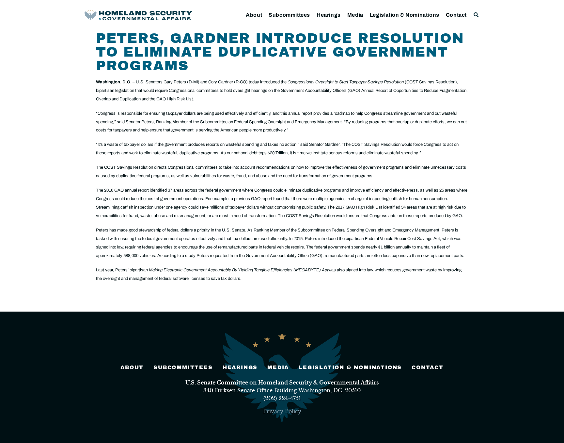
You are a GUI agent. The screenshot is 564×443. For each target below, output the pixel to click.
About (254, 15)
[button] (476, 15)
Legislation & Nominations (404, 15)
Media (355, 15)
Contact (456, 15)
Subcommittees (289, 15)
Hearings (329, 15)
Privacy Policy (282, 411)
